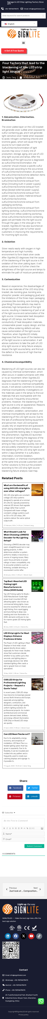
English (10, 24)
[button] (24, 43)
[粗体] (4, 828)
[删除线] (12, 828)
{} (30, 828)
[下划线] (9, 828)
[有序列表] (15, 828)
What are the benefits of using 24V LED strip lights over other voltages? (17, 488)
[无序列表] (18, 828)
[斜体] (7, 828)
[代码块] (24, 828)
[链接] (27, 828)
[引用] (21, 828)
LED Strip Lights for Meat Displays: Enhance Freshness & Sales (16, 636)
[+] (33, 828)
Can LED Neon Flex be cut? (17, 734)
